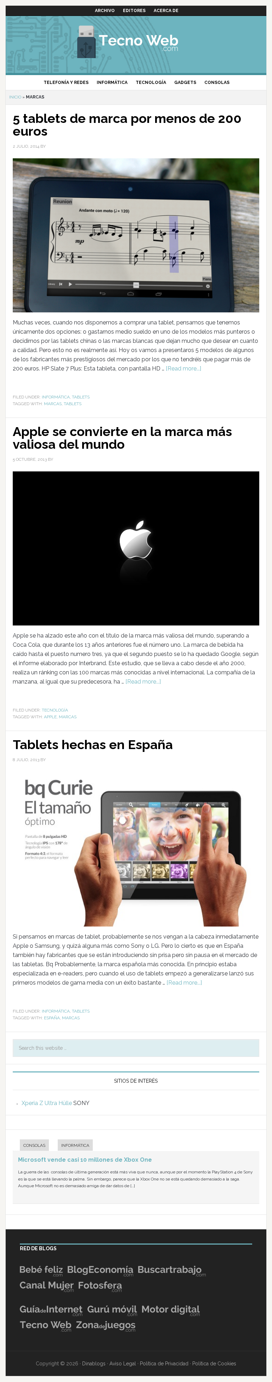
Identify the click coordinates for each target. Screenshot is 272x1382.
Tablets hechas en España (93, 744)
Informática (56, 397)
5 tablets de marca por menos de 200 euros (127, 124)
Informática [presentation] (75, 1145)
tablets (72, 403)
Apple (50, 716)
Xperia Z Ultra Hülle (47, 1103)
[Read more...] (183, 368)
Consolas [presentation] (34, 1145)
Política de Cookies (214, 1363)
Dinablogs (94, 1363)
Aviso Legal (122, 1363)
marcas (53, 403)
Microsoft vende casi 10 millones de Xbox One (85, 1159)
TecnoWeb (136, 40)
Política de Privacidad (164, 1363)
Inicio (15, 97)
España (52, 1017)
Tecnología (55, 710)
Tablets (81, 397)
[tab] (31, 1145)
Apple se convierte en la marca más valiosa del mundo (122, 438)
